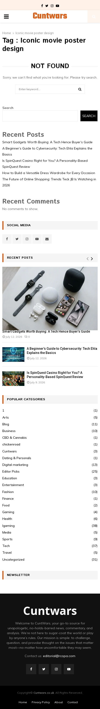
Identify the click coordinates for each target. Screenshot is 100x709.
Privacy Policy (41, 702)
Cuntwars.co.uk (43, 692)
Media (6, 532)
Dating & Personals (16, 458)
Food (6, 505)
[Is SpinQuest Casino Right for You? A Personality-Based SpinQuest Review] (13, 378)
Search (7, 108)
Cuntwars (50, 16)
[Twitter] (44, 669)
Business (9, 431)
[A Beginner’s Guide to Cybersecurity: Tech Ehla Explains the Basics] (13, 354)
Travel (7, 552)
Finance (8, 498)
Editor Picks (11, 471)
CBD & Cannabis (14, 438)
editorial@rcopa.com (59, 656)
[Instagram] (56, 669)
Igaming (8, 526)
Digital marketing (15, 465)
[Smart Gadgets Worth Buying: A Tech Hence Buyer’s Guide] (50, 298)
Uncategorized (13, 559)
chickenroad (11, 444)
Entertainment (13, 485)
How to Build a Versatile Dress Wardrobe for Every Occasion (48, 173)
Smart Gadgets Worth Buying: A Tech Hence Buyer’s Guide (47, 142)
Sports (7, 539)
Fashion (8, 492)
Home (23, 702)
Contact (72, 702)
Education (9, 478)
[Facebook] (31, 669)
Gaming (8, 512)
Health (7, 519)
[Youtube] (69, 669)
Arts (5, 417)
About (58, 702)
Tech (6, 546)
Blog (5, 424)
